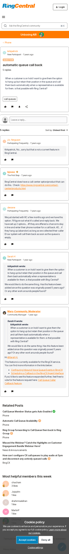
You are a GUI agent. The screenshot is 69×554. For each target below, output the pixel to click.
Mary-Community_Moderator (24, 311)
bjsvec (11, 172)
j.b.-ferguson (13, 139)
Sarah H (11, 256)
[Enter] (5, 26)
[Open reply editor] (34, 120)
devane (11, 207)
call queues (10, 99)
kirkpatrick (12, 51)
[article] (34, 150)
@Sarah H (12, 357)
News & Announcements (15, 450)
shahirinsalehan (19, 501)
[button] (3, 18)
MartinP (15, 510)
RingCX (6, 462)
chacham (16, 482)
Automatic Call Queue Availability (20, 420)
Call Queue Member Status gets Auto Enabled (27, 411)
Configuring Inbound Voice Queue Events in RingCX (37, 370)
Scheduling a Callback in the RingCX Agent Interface (37, 373)
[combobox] (34, 26)
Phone (8, 42)
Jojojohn (16, 491)
